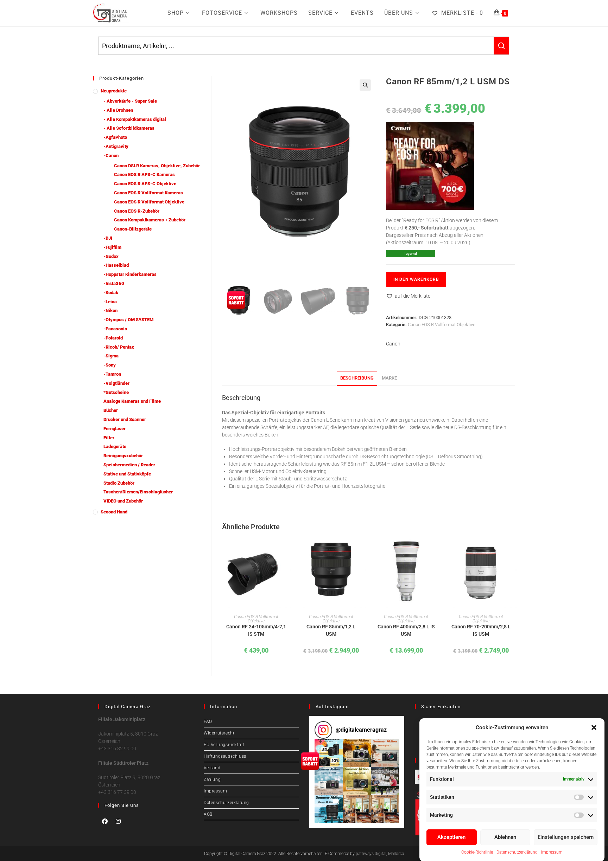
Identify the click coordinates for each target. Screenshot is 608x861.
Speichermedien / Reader (129, 464)
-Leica (110, 301)
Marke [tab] (389, 378)
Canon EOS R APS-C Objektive (145, 183)
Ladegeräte (114, 446)
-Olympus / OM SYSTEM (128, 319)
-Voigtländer (116, 383)
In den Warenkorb (416, 279)
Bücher (110, 410)
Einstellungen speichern (566, 837)
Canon (393, 344)
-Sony (109, 365)
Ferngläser (114, 428)
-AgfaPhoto (115, 137)
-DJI (107, 238)
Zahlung (212, 779)
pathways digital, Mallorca (380, 853)
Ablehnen (505, 837)
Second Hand (114, 511)
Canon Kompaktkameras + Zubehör (149, 219)
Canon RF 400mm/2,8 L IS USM (406, 630)
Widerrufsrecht (219, 733)
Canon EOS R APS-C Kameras (144, 174)
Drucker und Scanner (124, 419)
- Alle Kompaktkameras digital (134, 119)
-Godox (111, 256)
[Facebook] (104, 821)
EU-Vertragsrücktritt (224, 744)
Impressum (552, 852)
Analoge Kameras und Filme (132, 401)
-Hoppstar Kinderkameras (130, 274)
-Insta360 (113, 283)
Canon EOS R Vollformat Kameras (148, 192)
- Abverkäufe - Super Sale (130, 101)
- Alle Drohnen (118, 110)
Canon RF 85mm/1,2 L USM (330, 630)
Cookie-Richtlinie (477, 852)
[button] (593, 727)
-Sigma (111, 355)
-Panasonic (115, 328)
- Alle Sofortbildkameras (128, 128)
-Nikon (110, 310)
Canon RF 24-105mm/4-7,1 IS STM (256, 630)
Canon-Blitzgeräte (133, 229)
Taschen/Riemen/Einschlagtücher (138, 491)
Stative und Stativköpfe (127, 474)
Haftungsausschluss (225, 756)
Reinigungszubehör (123, 455)
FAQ (208, 721)
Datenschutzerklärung (517, 852)
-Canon (111, 155)
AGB (208, 814)
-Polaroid (113, 338)
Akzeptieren (451, 837)
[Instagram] (118, 821)
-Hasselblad (116, 265)
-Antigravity (115, 146)
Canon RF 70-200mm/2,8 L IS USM (481, 630)
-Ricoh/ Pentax (118, 347)
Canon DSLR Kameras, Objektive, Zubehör (157, 165)
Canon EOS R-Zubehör (136, 211)
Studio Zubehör (118, 483)
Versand (212, 767)
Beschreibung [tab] (357, 378)
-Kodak (110, 292)
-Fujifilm (112, 247)
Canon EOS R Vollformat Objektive (441, 324)
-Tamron (112, 374)
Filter (108, 437)
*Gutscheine (116, 392)
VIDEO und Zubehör (123, 501)
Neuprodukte (114, 90)
